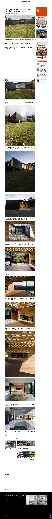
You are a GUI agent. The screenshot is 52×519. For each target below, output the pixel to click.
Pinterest (22, 496)
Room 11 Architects (8, 435)
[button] (20, 125)
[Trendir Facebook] (37, 11)
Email (6, 487)
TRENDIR (26, 1)
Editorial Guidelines (18, 496)
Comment (6, 477)
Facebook (22, 495)
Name (6, 486)
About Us (17, 495)
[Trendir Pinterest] (39, 11)
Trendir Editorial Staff (8, 13)
